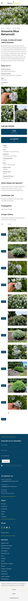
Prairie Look (4, 574)
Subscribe (5, 461)
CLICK (3, 234)
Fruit (2, 556)
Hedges (3, 558)
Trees (2, 514)
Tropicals (3, 516)
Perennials (4, 509)
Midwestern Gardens (7, 563)
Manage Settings (14, 598)
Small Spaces (5, 579)
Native (3, 566)
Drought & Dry (5, 553)
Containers (4, 551)
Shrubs (3, 511)
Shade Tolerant (5, 576)
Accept (14, 589)
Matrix (3, 561)
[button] (2, 3)
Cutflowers (4, 506)
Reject (14, 593)
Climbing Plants (5, 548)
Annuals (3, 504)
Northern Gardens (6, 568)
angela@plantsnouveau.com (10, 481)
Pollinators (4, 571)
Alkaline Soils (4, 543)
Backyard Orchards (6, 545)
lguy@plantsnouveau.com (9, 486)
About (3, 523)
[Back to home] (14, 3)
